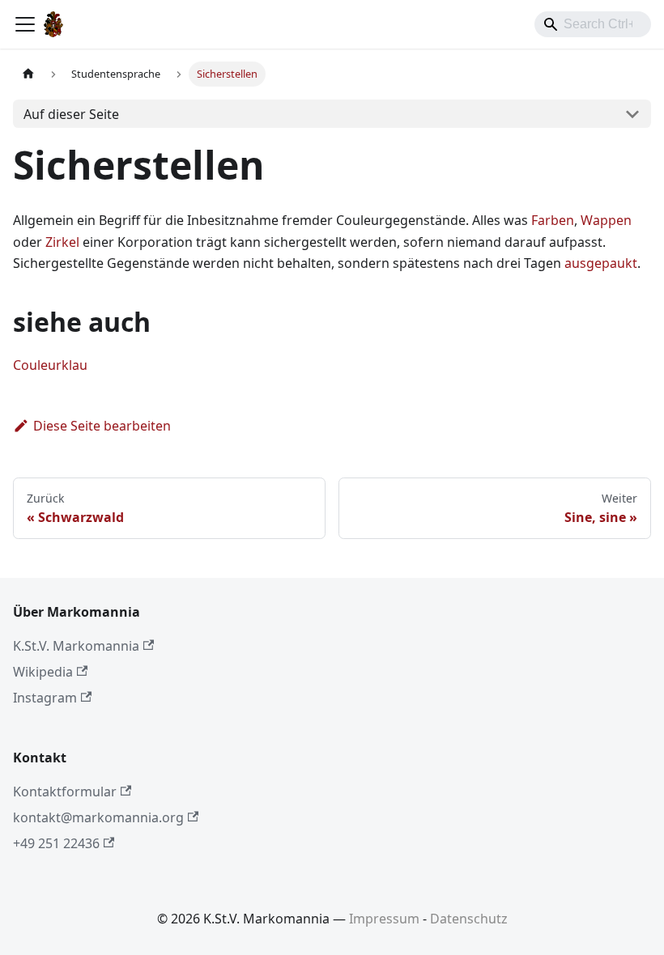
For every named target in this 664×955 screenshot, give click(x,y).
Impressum (384, 918)
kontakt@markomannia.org (98, 817)
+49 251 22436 (56, 843)
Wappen (606, 220)
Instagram (45, 698)
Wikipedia (43, 672)
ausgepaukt (600, 263)
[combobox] (592, 24)
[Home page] (28, 74)
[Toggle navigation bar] (25, 24)
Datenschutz (469, 918)
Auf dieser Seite (71, 114)
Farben (552, 220)
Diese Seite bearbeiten (102, 426)
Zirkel (62, 242)
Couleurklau (50, 365)
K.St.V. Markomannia (76, 646)
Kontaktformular (65, 791)
